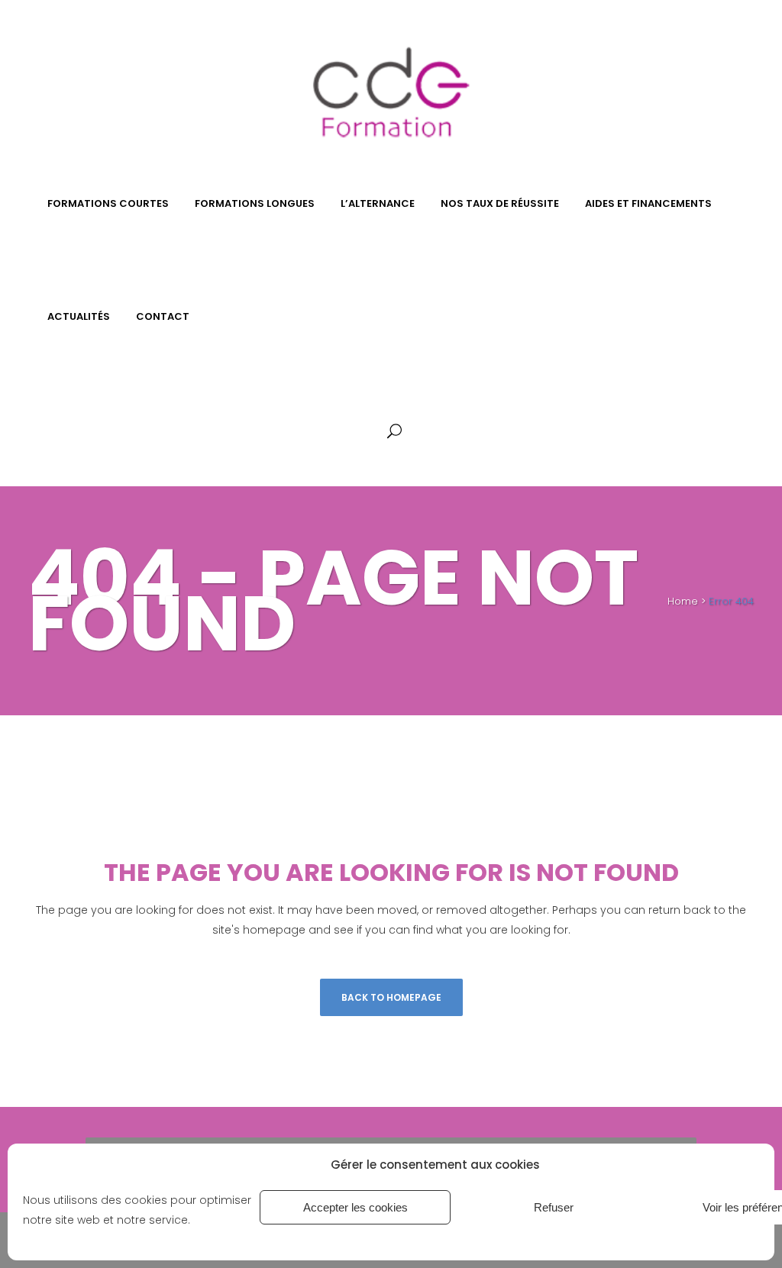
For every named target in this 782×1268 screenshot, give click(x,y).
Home (682, 601)
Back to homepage (391, 997)
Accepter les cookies (355, 1207)
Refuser (554, 1207)
